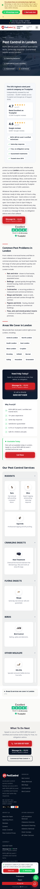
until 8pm (18, 21)
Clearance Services (28, 822)
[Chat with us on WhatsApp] (36, 877)
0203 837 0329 (20, 27)
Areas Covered (7, 830)
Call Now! (27, 21)
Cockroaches (26, 788)
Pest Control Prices (9, 833)
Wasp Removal (27, 782)
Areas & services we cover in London (19, 692)
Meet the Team (7, 816)
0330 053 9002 (29, 27)
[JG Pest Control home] (7, 27)
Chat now (11, 870)
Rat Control (26, 778)
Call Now (20, 455)
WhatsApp (28, 870)
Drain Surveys (26, 832)
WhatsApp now (12, 12)
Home (4, 37)
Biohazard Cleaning (28, 825)
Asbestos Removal (28, 829)
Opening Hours (7, 820)
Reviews (5, 823)
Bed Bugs (25, 785)
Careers (5, 826)
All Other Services (28, 835)
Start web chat (31, 12)
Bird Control (26, 791)
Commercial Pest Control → (20, 758)
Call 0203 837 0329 (21, 743)
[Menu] (37, 27)
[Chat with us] (35, 884)
